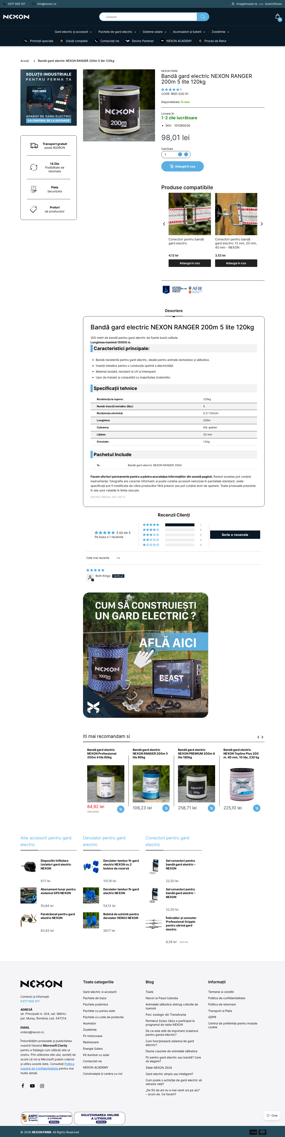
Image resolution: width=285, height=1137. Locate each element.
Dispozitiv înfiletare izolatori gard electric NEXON (56, 864)
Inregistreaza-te (247, 3)
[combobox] (154, 17)
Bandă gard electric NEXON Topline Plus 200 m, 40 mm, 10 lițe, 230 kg (241, 753)
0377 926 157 (30, 1001)
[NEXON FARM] (16, 16)
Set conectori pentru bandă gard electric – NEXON (180, 864)
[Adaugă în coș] (120, 809)
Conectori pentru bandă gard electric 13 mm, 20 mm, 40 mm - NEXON (236, 243)
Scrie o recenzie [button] (235, 535)
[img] (95, 570)
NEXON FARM (169, 70)
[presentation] (164, 223)
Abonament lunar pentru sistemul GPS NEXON (58, 891)
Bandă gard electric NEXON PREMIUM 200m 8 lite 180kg (196, 753)
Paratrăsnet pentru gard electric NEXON (58, 916)
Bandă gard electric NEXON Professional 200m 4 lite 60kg (101, 753)
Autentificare (273, 3)
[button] (151, 524)
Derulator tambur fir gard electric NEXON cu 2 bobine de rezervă (121, 864)
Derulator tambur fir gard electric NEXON (121, 891)
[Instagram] (42, 1085)
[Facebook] (22, 1085)
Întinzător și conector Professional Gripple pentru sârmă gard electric (181, 923)
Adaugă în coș (185, 166)
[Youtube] (32, 1085)
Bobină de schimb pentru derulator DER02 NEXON (121, 916)
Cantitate (167, 148)
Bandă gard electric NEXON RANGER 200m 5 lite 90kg (150, 753)
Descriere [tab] (174, 310)
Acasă (24, 60)
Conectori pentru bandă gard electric (186, 241)
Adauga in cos (190, 263)
